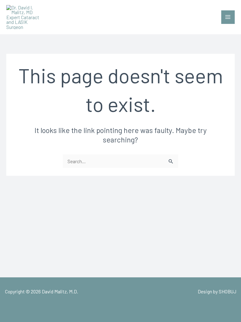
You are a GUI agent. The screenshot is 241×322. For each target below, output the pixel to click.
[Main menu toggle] (228, 17)
